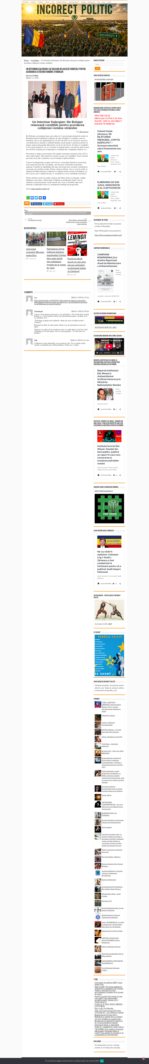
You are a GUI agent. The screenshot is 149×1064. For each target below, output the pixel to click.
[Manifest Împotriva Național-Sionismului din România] (98, 917)
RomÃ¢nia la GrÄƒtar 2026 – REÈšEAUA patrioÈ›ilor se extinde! (109, 1015)
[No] (146, 1061)
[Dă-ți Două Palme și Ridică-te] (98, 858)
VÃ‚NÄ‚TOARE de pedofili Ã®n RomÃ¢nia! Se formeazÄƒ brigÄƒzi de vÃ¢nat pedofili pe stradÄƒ (109, 1021)
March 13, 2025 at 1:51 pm (80, 297)
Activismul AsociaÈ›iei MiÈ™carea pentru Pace (108, 983)
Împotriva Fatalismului (109, 880)
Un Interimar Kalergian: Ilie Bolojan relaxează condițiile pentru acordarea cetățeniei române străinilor (56, 213)
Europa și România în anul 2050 (112, 737)
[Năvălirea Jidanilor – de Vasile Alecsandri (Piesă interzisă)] (98, 731)
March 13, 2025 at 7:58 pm (80, 311)
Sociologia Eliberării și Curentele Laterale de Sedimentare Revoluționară (112, 873)
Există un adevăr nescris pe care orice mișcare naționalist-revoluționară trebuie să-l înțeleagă (77, 265)
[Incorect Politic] (75, 30)
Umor (52, 2)
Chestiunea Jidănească (74, 2)
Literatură (83, 2)
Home (26, 60)
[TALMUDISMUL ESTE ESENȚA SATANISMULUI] (98, 962)
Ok (102, 1061)
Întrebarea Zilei (91, 2)
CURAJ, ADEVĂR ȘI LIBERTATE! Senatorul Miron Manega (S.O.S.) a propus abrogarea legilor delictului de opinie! (111, 706)
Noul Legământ (107, 827)
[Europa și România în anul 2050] (98, 738)
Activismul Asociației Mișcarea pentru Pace (35, 252)
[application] (109, 346)
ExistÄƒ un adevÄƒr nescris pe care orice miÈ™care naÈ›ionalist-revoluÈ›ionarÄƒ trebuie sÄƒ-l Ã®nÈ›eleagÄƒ (108, 999)
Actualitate (33, 2)
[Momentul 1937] (98, 902)
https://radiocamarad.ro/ (104, 490)
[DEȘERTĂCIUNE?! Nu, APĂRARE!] (98, 815)
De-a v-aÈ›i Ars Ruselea (104, 1008)
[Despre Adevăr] (98, 797)
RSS (96, 979)
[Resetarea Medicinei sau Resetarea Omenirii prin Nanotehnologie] (98, 822)
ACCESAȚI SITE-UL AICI (105, 327)
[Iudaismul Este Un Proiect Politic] (98, 932)
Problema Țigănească (61, 2)
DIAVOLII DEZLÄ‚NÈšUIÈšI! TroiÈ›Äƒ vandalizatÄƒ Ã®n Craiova (109, 1026)
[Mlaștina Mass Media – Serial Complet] (98, 895)
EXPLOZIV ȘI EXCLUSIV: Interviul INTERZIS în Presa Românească (111, 940)
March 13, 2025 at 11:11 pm (80, 340)
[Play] (97, 353)
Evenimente (40, 2)
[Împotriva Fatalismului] (98, 881)
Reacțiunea (84, 131)
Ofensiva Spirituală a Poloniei (111, 947)
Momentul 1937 (107, 901)
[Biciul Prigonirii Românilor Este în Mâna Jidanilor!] (98, 955)
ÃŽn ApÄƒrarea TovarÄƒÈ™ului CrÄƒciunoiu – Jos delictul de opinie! (109, 1011)
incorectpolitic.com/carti (104, 79)
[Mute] (118, 353)
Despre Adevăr (106, 795)
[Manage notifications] (143, 1058)
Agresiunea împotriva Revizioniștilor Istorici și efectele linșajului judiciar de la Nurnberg (112, 788)
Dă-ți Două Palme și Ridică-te (111, 857)
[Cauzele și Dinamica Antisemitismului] (98, 724)
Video (98, 2)
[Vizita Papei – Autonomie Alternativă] (98, 745)
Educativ (47, 2)
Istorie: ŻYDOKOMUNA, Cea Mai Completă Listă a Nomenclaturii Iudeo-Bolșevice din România (113, 924)
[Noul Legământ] (98, 829)
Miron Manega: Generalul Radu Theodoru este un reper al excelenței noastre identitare (76, 221)
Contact (109, 2)
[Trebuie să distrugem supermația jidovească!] (98, 851)
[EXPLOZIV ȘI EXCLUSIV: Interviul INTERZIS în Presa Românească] (98, 939)
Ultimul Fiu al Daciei (108, 715)
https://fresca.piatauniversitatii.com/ (108, 235)
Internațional (26, 2)
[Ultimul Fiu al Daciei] (98, 717)
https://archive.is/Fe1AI (40, 188)
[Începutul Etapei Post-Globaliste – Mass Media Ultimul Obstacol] (98, 888)
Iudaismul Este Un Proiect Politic (112, 931)
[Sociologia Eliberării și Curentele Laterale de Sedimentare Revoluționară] (98, 872)
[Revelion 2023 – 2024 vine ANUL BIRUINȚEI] (98, 752)
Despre (103, 2)
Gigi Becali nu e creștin (35, 219)
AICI (110, 623)
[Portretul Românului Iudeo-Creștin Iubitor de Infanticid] (98, 910)
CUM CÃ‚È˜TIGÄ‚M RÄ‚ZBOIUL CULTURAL (109, 1005)
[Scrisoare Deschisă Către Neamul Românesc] (98, 865)
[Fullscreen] (121, 353)
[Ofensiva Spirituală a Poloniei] (98, 948)
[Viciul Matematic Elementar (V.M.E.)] (98, 969)
